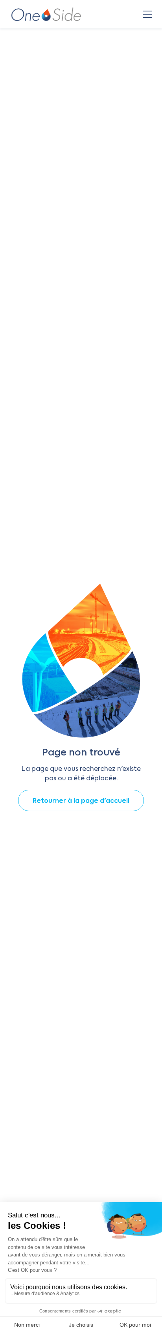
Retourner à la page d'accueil (81, 801)
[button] (146, 14)
